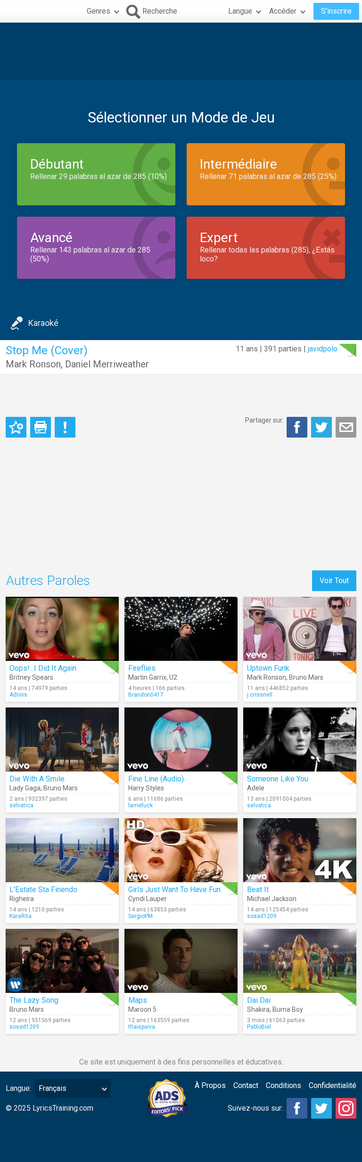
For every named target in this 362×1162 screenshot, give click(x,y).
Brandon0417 (146, 694)
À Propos (210, 1085)
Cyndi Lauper (147, 898)
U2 (173, 677)
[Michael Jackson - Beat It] (299, 850)
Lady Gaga (25, 788)
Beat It (258, 889)
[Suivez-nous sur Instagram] (346, 1108)
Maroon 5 (142, 1009)
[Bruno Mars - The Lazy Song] (62, 961)
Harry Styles (146, 788)
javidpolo (322, 348)
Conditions (283, 1085)
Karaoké (43, 323)
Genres (98, 11)
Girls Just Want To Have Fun (174, 889)
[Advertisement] (181, 51)
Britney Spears (31, 677)
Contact (245, 1085)
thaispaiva (141, 1027)
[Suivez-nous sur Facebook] (297, 1108)
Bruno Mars (306, 677)
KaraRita (20, 916)
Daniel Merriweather (107, 364)
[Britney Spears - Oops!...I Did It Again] (62, 629)
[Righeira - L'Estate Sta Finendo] (62, 850)
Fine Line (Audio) (156, 778)
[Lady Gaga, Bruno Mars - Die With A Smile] (62, 739)
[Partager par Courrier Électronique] (346, 427)
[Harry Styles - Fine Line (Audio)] (181, 739)
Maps (137, 1000)
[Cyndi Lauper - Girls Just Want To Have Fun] (181, 850)
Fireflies (142, 668)
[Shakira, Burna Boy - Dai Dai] (299, 961)
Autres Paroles (48, 580)
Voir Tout (334, 580)
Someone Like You (277, 778)
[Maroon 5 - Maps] (181, 961)
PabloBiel (259, 1027)
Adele (255, 788)
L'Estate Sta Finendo (43, 889)
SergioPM (140, 916)
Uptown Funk (268, 668)
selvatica (21, 805)
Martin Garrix (147, 677)
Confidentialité (332, 1085)
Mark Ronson (33, 364)
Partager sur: (264, 420)
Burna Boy (287, 1009)
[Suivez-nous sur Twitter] (321, 1108)
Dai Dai (259, 1000)
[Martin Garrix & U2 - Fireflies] (181, 629)
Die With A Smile (37, 778)
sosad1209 (262, 916)
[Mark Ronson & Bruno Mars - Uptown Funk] (299, 629)
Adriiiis (18, 694)
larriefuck (140, 805)
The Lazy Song (33, 1000)
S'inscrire (336, 11)
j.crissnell (259, 694)
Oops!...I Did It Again (42, 668)
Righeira (21, 898)
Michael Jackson (271, 898)
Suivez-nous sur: (255, 1108)
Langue (240, 11)
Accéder (282, 11)
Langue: (18, 1088)
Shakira (258, 1009)
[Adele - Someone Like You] (299, 739)
